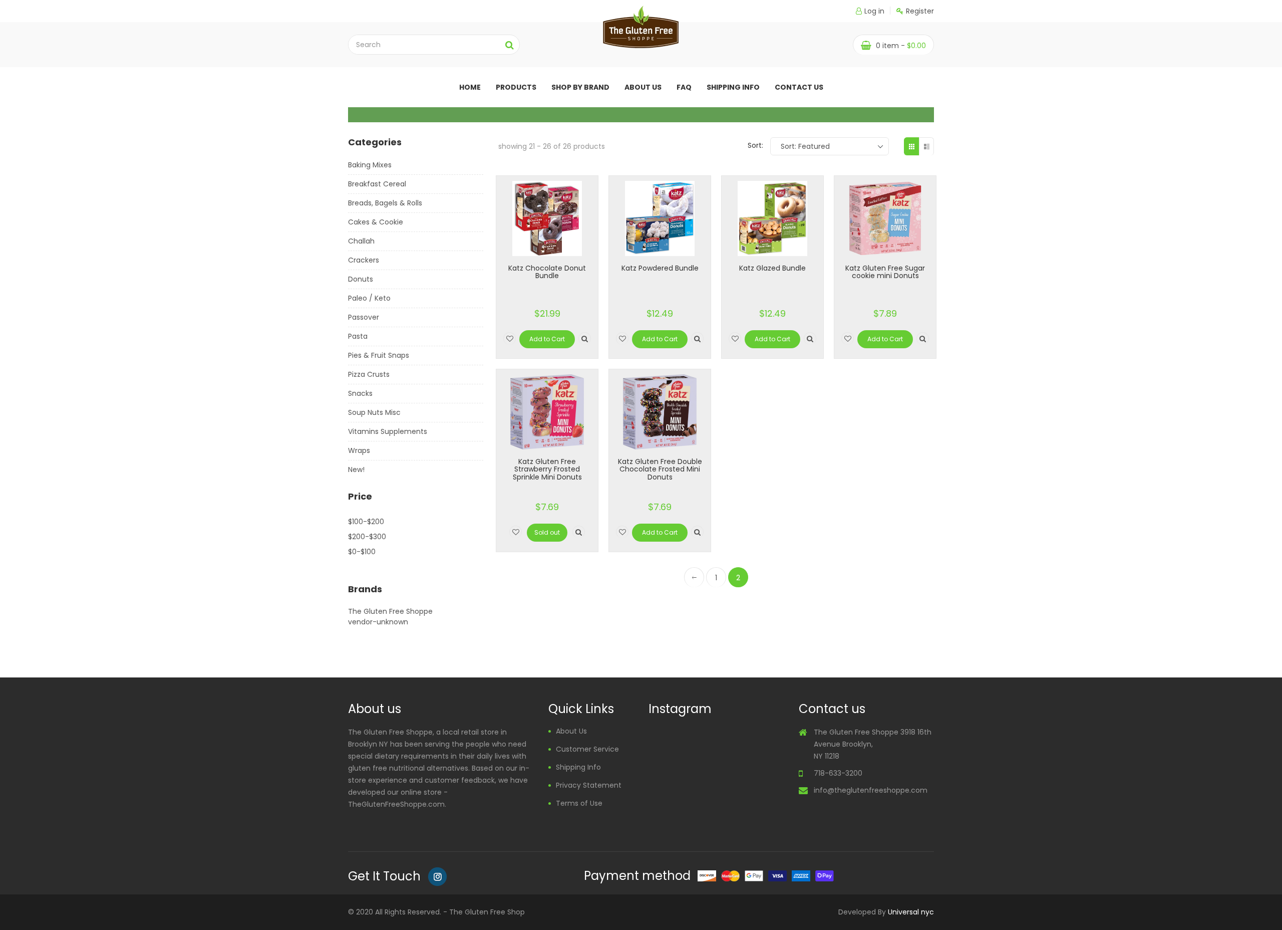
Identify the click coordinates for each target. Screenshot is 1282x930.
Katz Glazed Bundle (772, 268)
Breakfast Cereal (377, 184)
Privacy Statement (588, 785)
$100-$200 (366, 522)
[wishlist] (509, 338)
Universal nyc (911, 912)
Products (516, 87)
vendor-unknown (378, 622)
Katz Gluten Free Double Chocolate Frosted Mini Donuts (660, 469)
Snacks (360, 393)
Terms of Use (579, 803)
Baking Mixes (370, 165)
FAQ (684, 87)
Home (470, 87)
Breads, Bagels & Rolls (385, 203)
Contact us (799, 87)
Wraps (359, 450)
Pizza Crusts (369, 374)
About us (643, 87)
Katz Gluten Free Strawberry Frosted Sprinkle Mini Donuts (547, 469)
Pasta (358, 336)
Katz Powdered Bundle (660, 268)
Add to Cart (547, 339)
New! (356, 469)
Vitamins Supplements (387, 431)
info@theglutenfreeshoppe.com (870, 790)
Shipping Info (733, 87)
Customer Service (587, 749)
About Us (571, 731)
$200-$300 (367, 537)
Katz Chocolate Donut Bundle (547, 272)
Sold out (547, 532)
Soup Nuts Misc (374, 412)
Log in (874, 11)
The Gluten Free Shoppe (390, 611)
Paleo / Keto (369, 298)
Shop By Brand (580, 87)
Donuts (360, 279)
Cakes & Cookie (375, 222)
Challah (361, 241)
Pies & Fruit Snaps (378, 355)
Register (920, 11)
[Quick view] (584, 338)
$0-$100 (362, 552)
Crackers (363, 260)
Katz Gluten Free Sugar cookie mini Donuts (885, 272)
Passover (363, 317)
